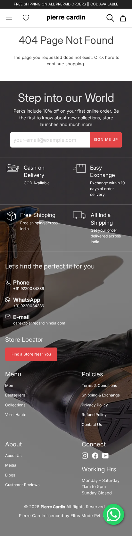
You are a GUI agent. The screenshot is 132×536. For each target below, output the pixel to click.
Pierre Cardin (53, 506)
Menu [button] (13, 374)
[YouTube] (105, 455)
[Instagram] (85, 455)
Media (10, 465)
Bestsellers (15, 395)
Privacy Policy (95, 405)
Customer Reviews (22, 484)
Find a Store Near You (31, 354)
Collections (15, 405)
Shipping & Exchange (101, 395)
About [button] (13, 444)
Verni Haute (15, 414)
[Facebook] (95, 455)
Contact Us (92, 424)
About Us (13, 455)
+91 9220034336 (28, 288)
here (109, 57)
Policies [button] (92, 374)
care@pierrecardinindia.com (39, 323)
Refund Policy (94, 414)
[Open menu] (11, 18)
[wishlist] (26, 18)
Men (9, 385)
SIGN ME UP (106, 139)
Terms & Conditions (99, 385)
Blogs (10, 475)
